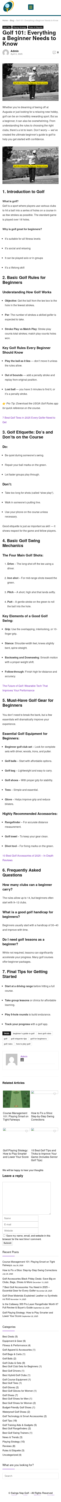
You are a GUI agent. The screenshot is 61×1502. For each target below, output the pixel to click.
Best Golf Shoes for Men (15, 1398)
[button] (31, 7)
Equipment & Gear (12, 1340)
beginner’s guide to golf (23, 1033)
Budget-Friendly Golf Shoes (17, 1407)
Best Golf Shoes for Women (17, 1403)
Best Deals (8, 1336)
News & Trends (10, 1437)
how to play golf (23, 1043)
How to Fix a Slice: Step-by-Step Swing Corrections (42, 1116)
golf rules (8, 1043)
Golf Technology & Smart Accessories (22, 1416)
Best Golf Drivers (11, 1370)
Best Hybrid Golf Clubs (14, 1375)
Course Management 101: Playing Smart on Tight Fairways (15, 1116)
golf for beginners (38, 1038)
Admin (15, 51)
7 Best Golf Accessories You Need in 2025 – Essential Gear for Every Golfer (26, 1288)
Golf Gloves (8, 1387)
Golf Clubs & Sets (11, 1362)
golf (5, 1038)
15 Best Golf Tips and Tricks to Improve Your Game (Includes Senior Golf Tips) (44, 1155)
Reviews (7, 1446)
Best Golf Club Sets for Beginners (20, 1366)
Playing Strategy (19, 27)
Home (5, 20)
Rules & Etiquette (35, 27)
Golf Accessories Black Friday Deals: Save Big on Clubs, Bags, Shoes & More (29, 1280)
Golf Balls (7, 1358)
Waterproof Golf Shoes (14, 1411)
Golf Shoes (8, 1395)
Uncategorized (10, 1454)
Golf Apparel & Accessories (17, 1349)
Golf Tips (7, 27)
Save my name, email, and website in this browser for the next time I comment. (26, 1237)
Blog (12, 20)
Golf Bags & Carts (12, 1354)
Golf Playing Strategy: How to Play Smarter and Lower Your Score (16, 1153)
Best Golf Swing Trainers (15, 1432)
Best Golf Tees (10, 1383)
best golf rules (44, 1033)
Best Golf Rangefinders (14, 1428)
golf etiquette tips (19, 1038)
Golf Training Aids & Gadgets (17, 1425)
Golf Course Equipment (14, 1379)
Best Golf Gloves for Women (17, 1390)
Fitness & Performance (14, 1345)
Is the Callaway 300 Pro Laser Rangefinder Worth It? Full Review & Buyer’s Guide (30, 1305)
